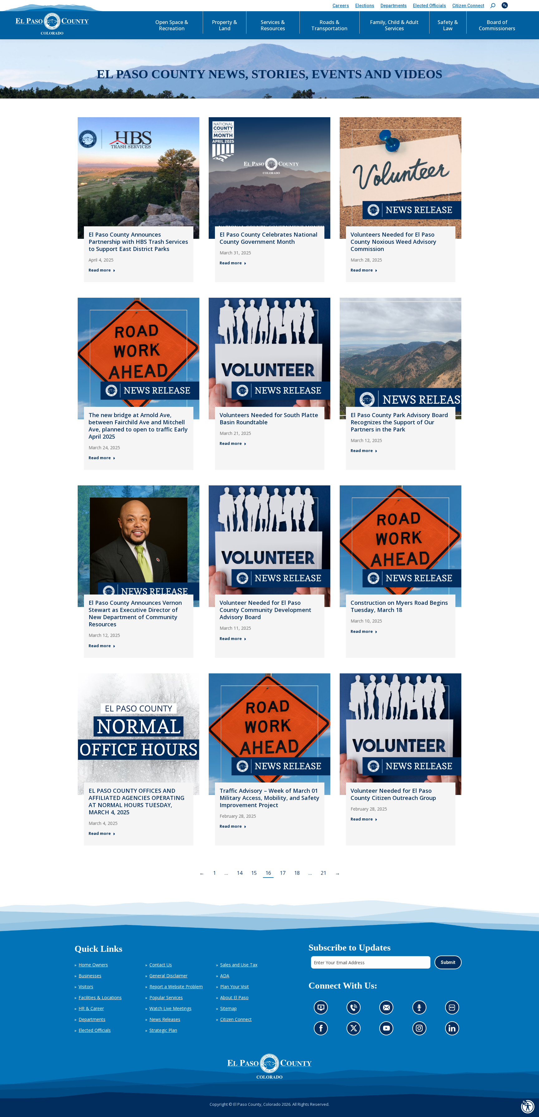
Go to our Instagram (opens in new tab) (421, 1030)
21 (323, 872)
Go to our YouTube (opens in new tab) (388, 1030)
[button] (492, 6)
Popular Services (166, 997)
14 (239, 872)
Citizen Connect (236, 1019)
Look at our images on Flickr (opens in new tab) (454, 1009)
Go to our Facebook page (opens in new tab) (322, 1030)
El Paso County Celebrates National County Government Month (269, 238)
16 (268, 872)
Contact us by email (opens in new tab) (388, 1009)
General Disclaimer (168, 976)
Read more (100, 270)
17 (282, 872)
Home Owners (93, 965)
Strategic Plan (163, 1030)
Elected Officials (95, 1030)
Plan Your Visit (234, 986)
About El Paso (234, 997)
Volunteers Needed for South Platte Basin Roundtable (269, 418)
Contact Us (160, 965)
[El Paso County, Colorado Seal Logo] (269, 1066)
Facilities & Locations (100, 997)
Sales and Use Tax (238, 965)
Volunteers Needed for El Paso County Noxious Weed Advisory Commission (393, 242)
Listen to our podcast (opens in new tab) (420, 1009)
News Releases (164, 1019)
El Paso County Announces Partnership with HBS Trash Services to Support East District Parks (138, 242)
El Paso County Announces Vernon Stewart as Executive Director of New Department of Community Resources (135, 613)
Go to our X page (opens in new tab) (355, 1030)
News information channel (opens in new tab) (323, 1009)
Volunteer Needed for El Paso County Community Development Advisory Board (265, 610)
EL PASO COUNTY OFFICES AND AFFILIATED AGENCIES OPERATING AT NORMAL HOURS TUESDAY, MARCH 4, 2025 (136, 801)
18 (297, 872)
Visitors (86, 986)
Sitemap (228, 1008)
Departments (92, 1019)
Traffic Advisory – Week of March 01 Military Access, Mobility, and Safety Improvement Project (269, 798)
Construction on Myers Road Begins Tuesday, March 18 (399, 606)
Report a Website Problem (176, 986)
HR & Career (91, 1008)
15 (254, 872)
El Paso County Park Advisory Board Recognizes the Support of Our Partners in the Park (399, 422)
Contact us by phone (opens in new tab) (355, 1009)
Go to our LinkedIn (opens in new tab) (453, 1030)
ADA (224, 976)
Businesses (90, 976)
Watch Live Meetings (170, 1008)
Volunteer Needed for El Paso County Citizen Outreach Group (393, 794)
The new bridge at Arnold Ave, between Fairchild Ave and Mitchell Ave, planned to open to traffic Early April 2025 (138, 425)
